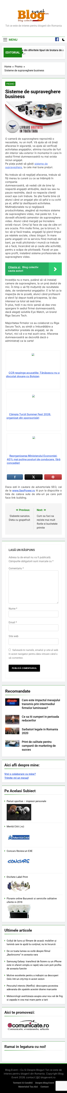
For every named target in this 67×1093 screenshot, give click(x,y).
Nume (13, 608)
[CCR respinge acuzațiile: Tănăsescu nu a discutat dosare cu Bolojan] (33, 362)
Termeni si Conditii (23, 1082)
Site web (13, 636)
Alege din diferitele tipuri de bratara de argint (40, 50)
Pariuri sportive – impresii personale (26, 801)
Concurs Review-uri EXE (20, 851)
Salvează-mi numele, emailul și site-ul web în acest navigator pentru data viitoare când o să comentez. (33, 654)
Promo (10, 83)
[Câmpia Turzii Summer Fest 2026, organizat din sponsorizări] (33, 403)
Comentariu (16, 568)
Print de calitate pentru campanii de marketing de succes (39, 745)
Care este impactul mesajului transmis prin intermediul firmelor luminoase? (41, 704)
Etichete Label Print (17, 877)
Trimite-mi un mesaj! (16, 777)
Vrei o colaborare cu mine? (20, 774)
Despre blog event (44, 1082)
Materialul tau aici (28, 1086)
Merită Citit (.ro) (15, 826)
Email (13, 622)
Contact (44, 1086)
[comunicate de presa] (28, 1030)
